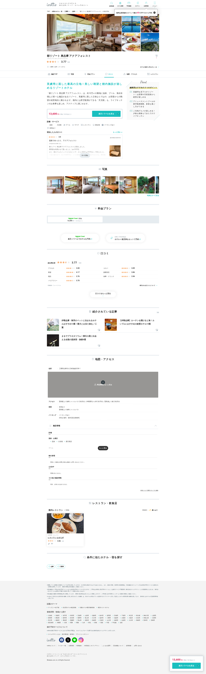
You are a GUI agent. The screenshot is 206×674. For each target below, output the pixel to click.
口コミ (111, 74)
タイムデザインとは (54, 634)
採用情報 (128, 645)
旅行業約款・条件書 (68, 634)
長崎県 (138, 620)
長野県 (79, 618)
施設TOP (54, 74)
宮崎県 (153, 620)
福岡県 (116, 620)
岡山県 (79, 620)
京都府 (123, 618)
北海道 (50, 615)
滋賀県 (116, 618)
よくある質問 (106, 645)
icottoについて (51, 645)
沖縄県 (59, 622)
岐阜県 (65, 618)
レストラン (154, 74)
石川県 (94, 618)
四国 (101, 622)
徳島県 (57, 620)
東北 (89, 622)
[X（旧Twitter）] (68, 640)
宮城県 (79, 615)
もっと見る (116, 132)
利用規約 (79, 645)
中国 (107, 622)
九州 (83, 622)
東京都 (138, 615)
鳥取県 (87, 620)
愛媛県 (72, 620)
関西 (77, 622)
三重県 (109, 618)
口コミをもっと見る (103, 293)
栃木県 (101, 615)
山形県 (87, 615)
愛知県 (57, 618)
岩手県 (65, 615)
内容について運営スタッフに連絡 (149, 490)
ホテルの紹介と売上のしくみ (148, 67)
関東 (71, 622)
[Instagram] (81, 640)
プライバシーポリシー (82, 634)
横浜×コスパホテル (103, 607)
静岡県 (50, 618)
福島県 (94, 615)
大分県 (131, 620)
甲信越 (114, 622)
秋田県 (72, 615)
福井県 (101, 618)
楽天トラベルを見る (106, 114)
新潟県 (72, 618)
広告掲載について (118, 645)
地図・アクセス (132, 74)
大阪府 (131, 618)
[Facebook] (61, 640)
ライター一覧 (62, 645)
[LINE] (74, 640)
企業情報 (71, 645)
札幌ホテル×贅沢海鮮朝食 (87, 607)
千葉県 (123, 615)
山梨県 (154, 615)
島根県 (94, 620)
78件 (68, 62)
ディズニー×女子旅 (53, 607)
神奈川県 (146, 615)
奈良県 (138, 618)
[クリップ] (99, 330)
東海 (95, 622)
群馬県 (109, 615)
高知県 (65, 620)
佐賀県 (123, 620)
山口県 (109, 620)
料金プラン (91, 74)
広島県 (101, 620)
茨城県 (116, 615)
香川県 (50, 620)
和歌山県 (146, 618)
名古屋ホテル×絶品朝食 (69, 607)
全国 (65, 622)
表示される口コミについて (147, 285)
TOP (48, 11)
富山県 (87, 618)
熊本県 (145, 620)
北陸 (121, 622)
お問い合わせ (138, 645)
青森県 (57, 615)
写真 (72, 74)
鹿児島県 (50, 622)
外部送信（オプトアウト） (92, 645)
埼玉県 (131, 615)
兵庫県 (154, 618)
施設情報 (56, 426)
